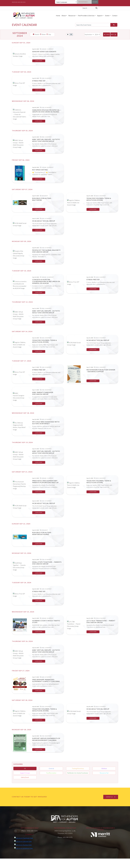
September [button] (88, 34)
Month (37, 34)
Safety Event (25, 777)
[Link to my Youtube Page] (23, 844)
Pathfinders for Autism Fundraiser (77, 773)
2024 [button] (96, 34)
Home (58, 15)
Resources (71, 15)
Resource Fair (104, 773)
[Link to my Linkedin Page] (23, 841)
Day (49, 34)
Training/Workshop (78, 768)
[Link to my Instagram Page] (23, 848)
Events (107, 15)
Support (99, 15)
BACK (107, 34)
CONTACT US (109, 796)
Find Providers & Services (86, 15)
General (51, 768)
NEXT (113, 34)
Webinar (104, 768)
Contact (114, 15)
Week (44, 34)
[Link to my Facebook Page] (23, 838)
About (64, 15)
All (25, 768)
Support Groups (25, 773)
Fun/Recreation (51, 773)
